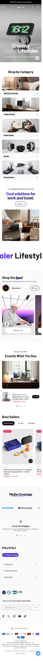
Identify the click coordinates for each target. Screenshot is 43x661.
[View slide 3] (22, 406)
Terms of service (24, 651)
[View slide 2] (19, 406)
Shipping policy (33, 651)
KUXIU (13, 392)
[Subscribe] (36, 607)
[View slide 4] (24, 406)
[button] (37, 58)
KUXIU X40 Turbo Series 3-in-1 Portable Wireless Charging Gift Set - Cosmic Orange (18, 472)
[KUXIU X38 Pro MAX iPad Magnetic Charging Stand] (24, 372)
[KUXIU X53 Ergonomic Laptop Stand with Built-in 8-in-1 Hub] (16, 372)
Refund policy (8, 651)
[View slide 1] (17, 406)
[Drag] (20, 225)
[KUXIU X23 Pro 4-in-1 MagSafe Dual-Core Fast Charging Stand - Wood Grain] (11, 376)
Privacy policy (16, 651)
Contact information (20, 653)
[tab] (8, 423)
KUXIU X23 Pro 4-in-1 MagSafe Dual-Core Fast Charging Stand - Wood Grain (20, 398)
